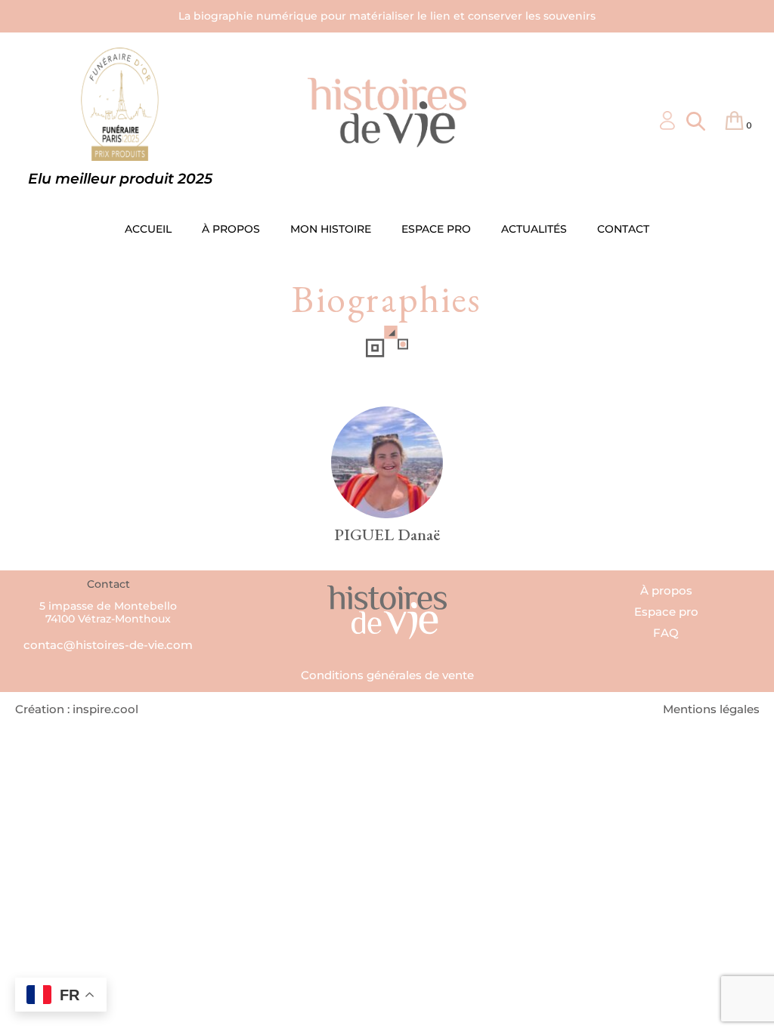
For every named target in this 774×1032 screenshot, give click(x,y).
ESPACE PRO (436, 229)
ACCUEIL (148, 229)
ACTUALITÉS (534, 229)
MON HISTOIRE (330, 229)
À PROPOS (231, 229)
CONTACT (623, 229)
